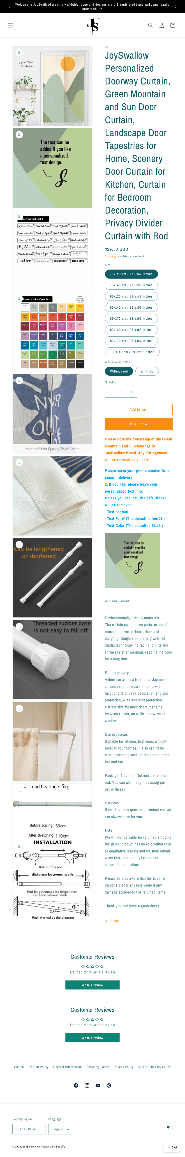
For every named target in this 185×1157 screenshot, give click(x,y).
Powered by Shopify (53, 1146)
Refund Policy (39, 1066)
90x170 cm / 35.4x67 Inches (131, 340)
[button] (10, 25)
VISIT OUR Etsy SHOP (154, 1066)
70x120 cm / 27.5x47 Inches (131, 274)
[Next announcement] (176, 7)
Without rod (119, 371)
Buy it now (139, 423)
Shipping (110, 256)
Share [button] (115, 920)
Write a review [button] (92, 984)
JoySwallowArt (31, 1146)
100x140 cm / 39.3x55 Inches (132, 351)
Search (19, 1066)
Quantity (110, 382)
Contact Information (67, 1066)
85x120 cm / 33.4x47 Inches (131, 296)
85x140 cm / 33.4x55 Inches (131, 307)
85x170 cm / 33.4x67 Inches (131, 318)
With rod (147, 371)
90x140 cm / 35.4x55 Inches (131, 329)
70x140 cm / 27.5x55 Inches (131, 285)
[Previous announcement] (9, 7)
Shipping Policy (98, 1066)
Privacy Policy (124, 1066)
